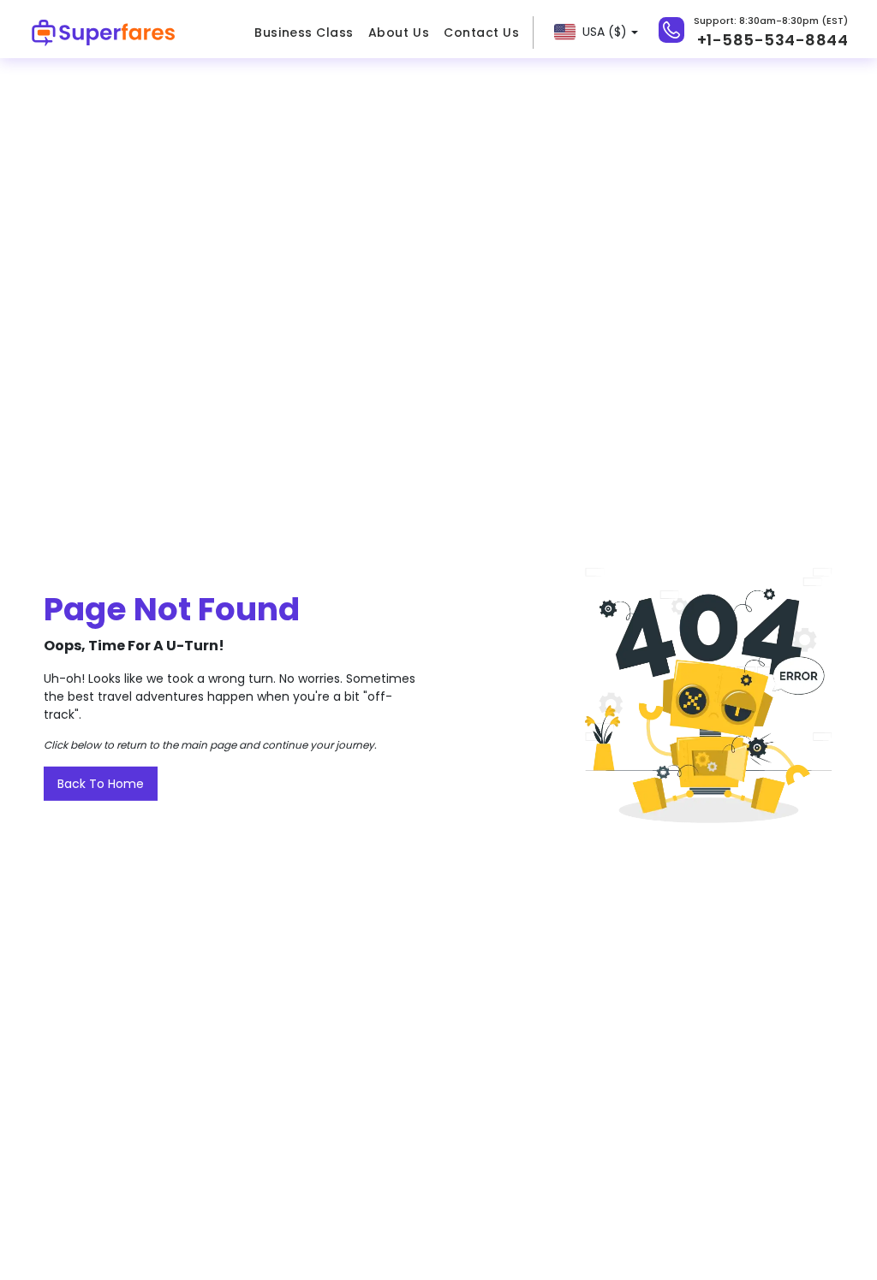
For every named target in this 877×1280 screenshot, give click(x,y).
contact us (481, 32)
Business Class (303, 32)
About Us (398, 32)
